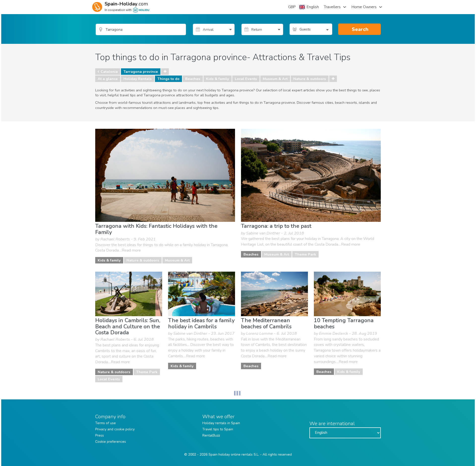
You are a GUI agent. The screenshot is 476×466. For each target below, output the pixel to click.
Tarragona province (140, 71)
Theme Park (305, 254)
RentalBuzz (211, 435)
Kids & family (217, 78)
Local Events (246, 78)
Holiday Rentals (137, 78)
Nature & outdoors (309, 78)
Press (99, 435)
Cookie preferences (110, 441)
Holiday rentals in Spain (221, 423)
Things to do (168, 78)
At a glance (108, 78)
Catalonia (109, 71)
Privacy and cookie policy (115, 429)
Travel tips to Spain (217, 429)
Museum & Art (275, 78)
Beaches (192, 78)
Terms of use (105, 423)
